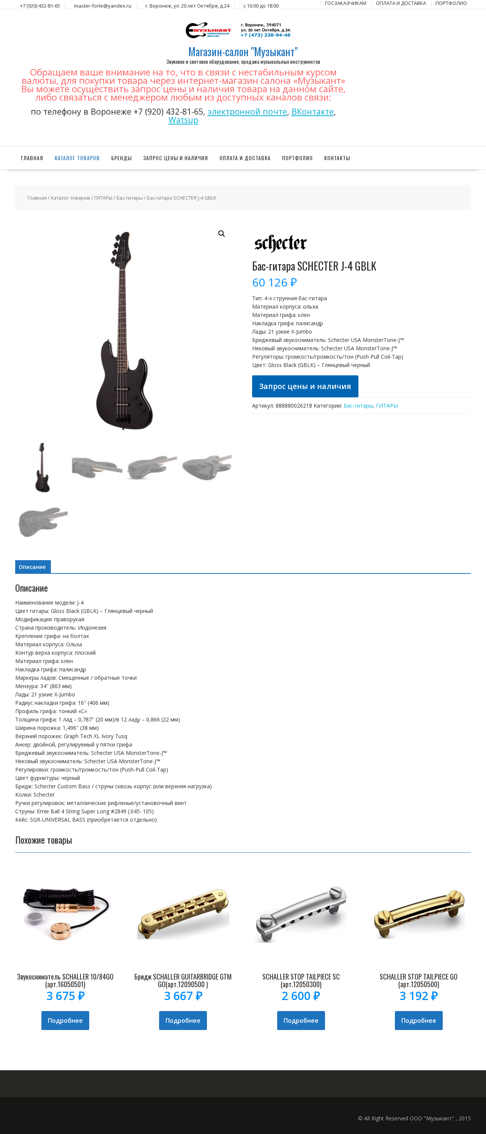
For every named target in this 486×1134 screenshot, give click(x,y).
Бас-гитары (130, 197)
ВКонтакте (313, 111)
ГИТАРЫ (103, 197)
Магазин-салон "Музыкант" (243, 51)
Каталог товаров (77, 158)
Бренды (121, 158)
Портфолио (297, 158)
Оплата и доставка (245, 158)
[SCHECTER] (280, 256)
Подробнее (65, 1020)
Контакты (337, 158)
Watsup (183, 119)
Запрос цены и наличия (175, 158)
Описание (32, 566)
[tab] (32, 567)
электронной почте (247, 111)
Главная (32, 158)
